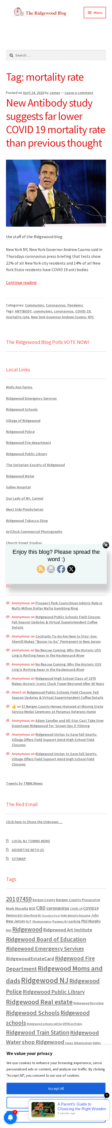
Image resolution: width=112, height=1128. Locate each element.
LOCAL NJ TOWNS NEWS (31, 841)
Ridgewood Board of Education (46, 939)
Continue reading (21, 282)
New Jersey (15, 921)
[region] (56, 1086)
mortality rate (17, 317)
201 (10, 899)
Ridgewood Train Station (37, 1032)
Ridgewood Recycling (88, 1003)
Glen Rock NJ (32, 915)
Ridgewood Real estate (39, 1002)
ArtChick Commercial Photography (34, 531)
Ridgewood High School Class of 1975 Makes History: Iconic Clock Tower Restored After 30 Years (58, 681)
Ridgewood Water (20, 476)
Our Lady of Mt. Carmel (24, 498)
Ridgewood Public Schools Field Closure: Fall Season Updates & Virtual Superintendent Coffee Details (56, 622)
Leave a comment (79, 92)
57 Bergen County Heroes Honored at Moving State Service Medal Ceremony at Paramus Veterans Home (57, 709)
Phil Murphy (91, 921)
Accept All (56, 1088)
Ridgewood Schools (22, 409)
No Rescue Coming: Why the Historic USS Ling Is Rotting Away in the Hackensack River (56, 653)
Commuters (34, 305)
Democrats (14, 915)
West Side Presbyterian (24, 509)
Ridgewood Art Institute (67, 930)
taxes (69, 1043)
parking (74, 921)
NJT (29, 921)
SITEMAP (19, 858)
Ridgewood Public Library (26, 453)
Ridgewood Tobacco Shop (27, 520)
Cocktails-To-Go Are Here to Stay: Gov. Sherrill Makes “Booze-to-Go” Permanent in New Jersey (56, 639)
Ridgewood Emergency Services (31, 398)
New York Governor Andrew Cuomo (58, 317)
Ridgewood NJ (45, 980)
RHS (8, 930)
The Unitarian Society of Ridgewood (35, 464)
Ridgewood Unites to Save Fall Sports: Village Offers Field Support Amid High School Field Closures (54, 739)
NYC (91, 317)
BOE (32, 908)
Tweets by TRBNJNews (24, 783)
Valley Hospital (18, 487)
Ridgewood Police (20, 431)
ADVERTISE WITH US (28, 849)
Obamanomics (42, 921)
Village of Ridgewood (23, 420)
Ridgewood (27, 929)
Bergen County (44, 900)
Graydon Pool (51, 915)
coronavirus (63, 311)
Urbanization (83, 1043)
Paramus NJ (60, 921)
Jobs (95, 915)
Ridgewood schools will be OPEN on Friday (54, 1024)
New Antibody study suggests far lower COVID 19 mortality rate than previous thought (55, 122)
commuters (42, 311)
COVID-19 (82, 311)
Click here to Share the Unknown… (34, 821)
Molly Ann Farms (19, 387)
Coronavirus (56, 305)
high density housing (75, 915)
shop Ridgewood (43, 1042)
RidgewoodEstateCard (30, 959)
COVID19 (90, 908)
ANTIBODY (23, 311)
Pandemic (75, 305)
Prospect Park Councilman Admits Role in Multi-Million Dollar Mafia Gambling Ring (57, 606)
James (54, 92)
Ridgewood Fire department (28, 442)
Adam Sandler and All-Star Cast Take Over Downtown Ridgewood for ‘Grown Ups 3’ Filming (58, 723)
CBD (41, 908)
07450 (24, 899)
